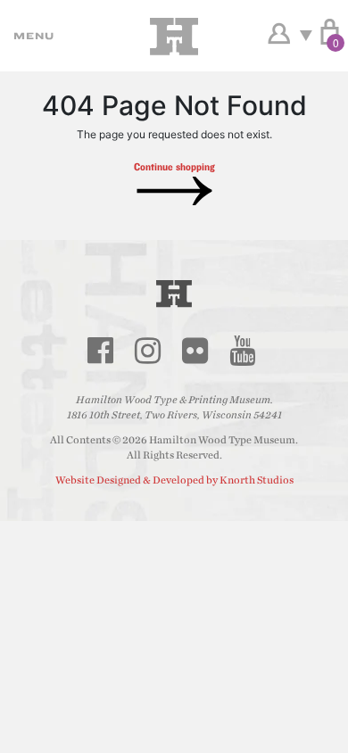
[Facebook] (100, 350)
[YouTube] (242, 350)
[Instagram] (147, 350)
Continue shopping (174, 166)
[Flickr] (194, 350)
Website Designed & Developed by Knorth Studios (174, 480)
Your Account (278, 34)
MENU (31, 35)
